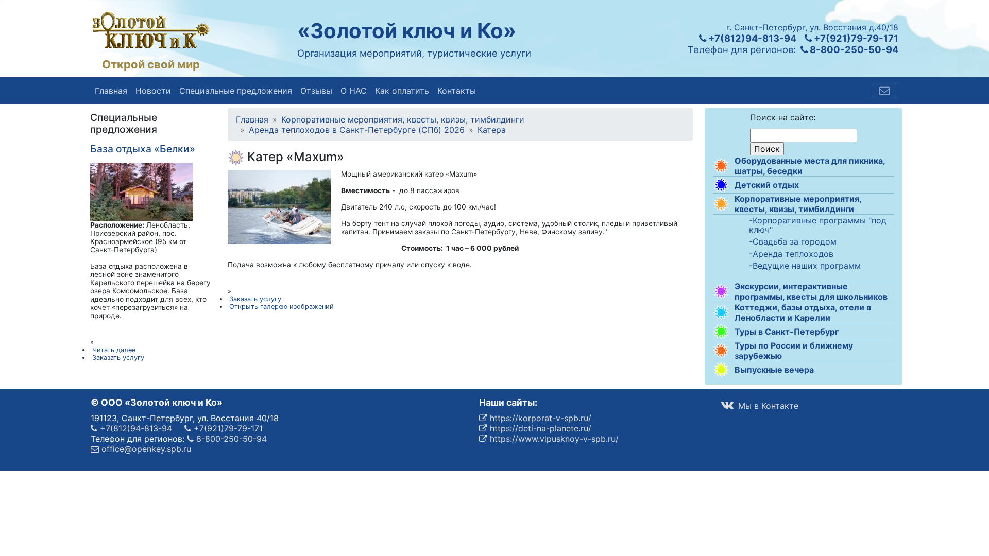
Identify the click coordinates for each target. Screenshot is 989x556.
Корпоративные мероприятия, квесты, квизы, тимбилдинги (798, 204)
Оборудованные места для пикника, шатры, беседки (810, 165)
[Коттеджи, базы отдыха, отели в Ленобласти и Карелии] (721, 312)
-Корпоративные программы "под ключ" (817, 225)
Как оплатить (402, 90)
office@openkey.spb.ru (145, 449)
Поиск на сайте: (782, 117)
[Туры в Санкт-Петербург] (721, 331)
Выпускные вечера (774, 369)
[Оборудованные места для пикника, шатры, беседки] (721, 166)
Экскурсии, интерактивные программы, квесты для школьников (811, 291)
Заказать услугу (255, 299)
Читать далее (113, 350)
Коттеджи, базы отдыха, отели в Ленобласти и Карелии (803, 312)
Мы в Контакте (767, 406)
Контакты (456, 90)
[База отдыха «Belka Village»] (141, 191)
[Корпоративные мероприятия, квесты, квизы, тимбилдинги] (721, 204)
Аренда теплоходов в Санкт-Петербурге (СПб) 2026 (357, 130)
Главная (111, 90)
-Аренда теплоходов (791, 254)
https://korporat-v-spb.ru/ (539, 418)
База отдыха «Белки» (142, 149)
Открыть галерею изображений (281, 306)
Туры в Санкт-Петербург (787, 331)
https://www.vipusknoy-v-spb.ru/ (553, 438)
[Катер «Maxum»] (279, 206)
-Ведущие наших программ (805, 266)
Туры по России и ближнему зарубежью (794, 350)
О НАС (353, 90)
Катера (492, 130)
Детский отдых (767, 185)
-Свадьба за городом (793, 242)
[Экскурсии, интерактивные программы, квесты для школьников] (721, 291)
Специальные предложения (235, 90)
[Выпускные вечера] (721, 369)
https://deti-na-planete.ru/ (539, 428)
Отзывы (316, 90)
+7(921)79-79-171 (855, 38)
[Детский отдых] (721, 185)
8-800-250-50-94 (853, 49)
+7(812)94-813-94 (751, 38)
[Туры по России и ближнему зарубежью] (721, 350)
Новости (153, 90)
